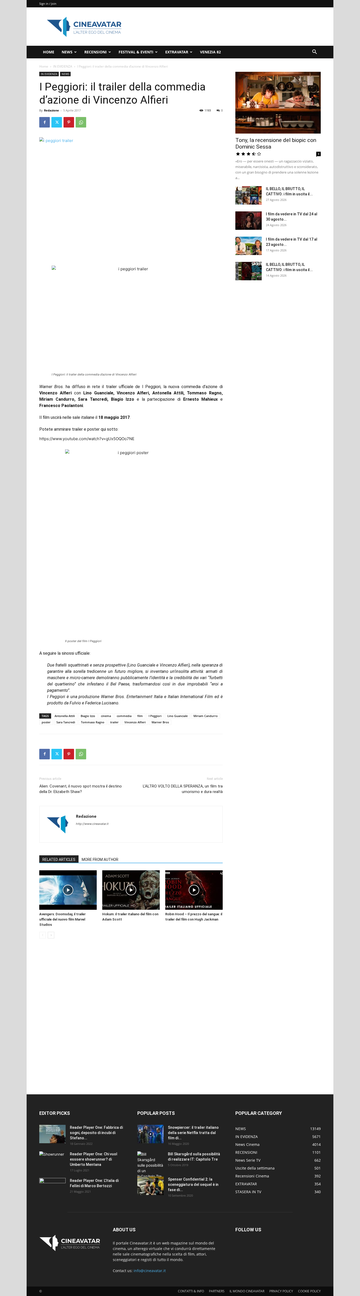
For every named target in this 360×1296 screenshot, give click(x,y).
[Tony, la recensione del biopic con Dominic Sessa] (278, 103)
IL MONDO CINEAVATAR (247, 1291)
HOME (48, 51)
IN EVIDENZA (62, 66)
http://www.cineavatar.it (92, 824)
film (140, 716)
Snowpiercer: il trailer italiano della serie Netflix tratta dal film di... (193, 1132)
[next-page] (51, 935)
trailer (114, 722)
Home (43, 66)
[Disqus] (131, 1016)
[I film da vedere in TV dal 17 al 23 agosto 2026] (248, 246)
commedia (124, 716)
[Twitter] (56, 122)
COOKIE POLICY (309, 1291)
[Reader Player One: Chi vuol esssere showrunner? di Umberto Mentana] (52, 1160)
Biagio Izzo (88, 716)
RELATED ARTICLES (58, 859)
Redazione (51, 110)
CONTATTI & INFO (191, 1291)
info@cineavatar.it (150, 1270)
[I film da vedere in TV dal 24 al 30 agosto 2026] (248, 220)
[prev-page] (42, 935)
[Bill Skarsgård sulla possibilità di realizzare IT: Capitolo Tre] (150, 1165)
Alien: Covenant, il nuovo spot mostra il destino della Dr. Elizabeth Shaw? (80, 789)
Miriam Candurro (205, 716)
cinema (106, 716)
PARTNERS (217, 1291)
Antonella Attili (65, 716)
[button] (314, 52)
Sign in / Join (47, 4)
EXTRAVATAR (176, 51)
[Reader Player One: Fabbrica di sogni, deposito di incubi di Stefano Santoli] (52, 1134)
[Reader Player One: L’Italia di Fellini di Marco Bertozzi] (52, 1187)
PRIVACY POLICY (281, 1291)
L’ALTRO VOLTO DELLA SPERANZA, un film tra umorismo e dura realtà (183, 789)
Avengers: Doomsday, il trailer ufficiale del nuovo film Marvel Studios (62, 919)
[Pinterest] (69, 122)
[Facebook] (44, 122)
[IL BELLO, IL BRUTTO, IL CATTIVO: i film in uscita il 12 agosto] (248, 271)
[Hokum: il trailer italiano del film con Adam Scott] (131, 890)
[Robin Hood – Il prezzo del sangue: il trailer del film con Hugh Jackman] (194, 890)
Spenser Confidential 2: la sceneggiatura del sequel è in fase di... (193, 1184)
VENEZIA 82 (210, 51)
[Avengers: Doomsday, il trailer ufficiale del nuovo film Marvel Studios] (68, 890)
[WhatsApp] (81, 122)
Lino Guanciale (177, 716)
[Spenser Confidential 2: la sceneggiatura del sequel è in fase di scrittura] (150, 1186)
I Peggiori (155, 716)
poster (46, 722)
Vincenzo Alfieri (135, 722)
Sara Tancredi (65, 722)
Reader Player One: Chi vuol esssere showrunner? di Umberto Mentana (93, 1159)
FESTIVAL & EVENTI (136, 51)
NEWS (67, 51)
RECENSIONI (95, 51)
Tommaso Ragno (92, 722)
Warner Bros (160, 722)
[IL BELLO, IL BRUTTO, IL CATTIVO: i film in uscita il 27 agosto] (248, 195)
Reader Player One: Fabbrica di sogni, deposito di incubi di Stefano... (96, 1132)
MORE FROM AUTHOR (100, 859)
